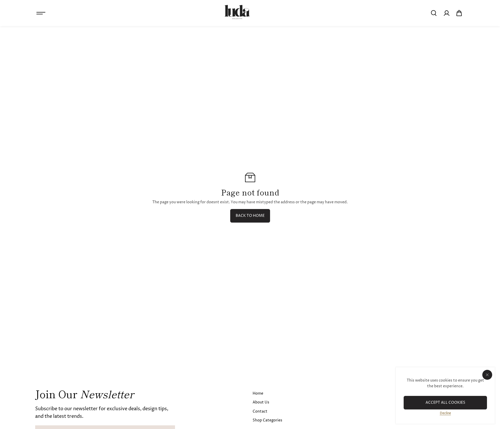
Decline (445, 413)
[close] (487, 375)
